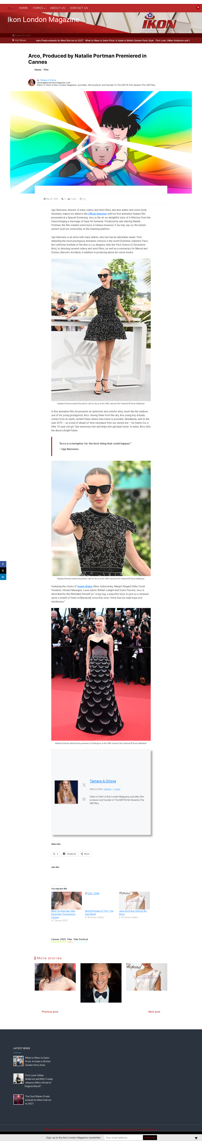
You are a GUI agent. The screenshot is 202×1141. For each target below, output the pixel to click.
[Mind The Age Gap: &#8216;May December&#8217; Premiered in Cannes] (66, 900)
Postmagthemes (148, 1129)
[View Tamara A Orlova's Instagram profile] (84, 799)
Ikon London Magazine (43, 19)
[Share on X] (3, 570)
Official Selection (97, 213)
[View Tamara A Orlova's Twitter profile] (84, 785)
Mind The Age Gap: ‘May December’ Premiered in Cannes (63, 914)
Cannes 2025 (58, 939)
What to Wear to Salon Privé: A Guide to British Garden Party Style (76, 40)
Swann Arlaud (84, 586)
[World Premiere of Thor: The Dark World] (100, 900)
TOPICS (38, 7)
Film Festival (81, 939)
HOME (23, 7)
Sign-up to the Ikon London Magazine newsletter (73, 1137)
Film (70, 939)
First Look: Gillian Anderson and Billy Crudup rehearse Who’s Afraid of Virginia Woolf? (156, 40)
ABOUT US (57, 7)
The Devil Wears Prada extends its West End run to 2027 (38, 1100)
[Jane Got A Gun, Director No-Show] (134, 900)
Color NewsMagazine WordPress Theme (115, 1129)
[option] (76, 40)
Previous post (50, 1011)
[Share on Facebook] (3, 564)
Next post (154, 1011)
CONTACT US (79, 7)
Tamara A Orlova (48, 80)
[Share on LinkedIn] (3, 577)
